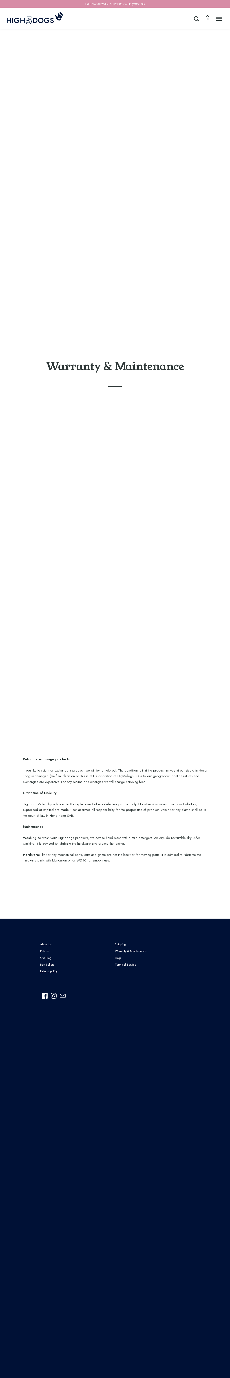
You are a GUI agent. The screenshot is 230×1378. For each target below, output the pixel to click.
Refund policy (49, 971)
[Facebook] (45, 996)
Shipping (120, 944)
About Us (45, 944)
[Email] (63, 996)
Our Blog (45, 958)
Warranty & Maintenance (130, 951)
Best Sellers (47, 964)
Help (118, 958)
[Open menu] (219, 18)
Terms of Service (125, 964)
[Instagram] (54, 996)
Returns (44, 951)
